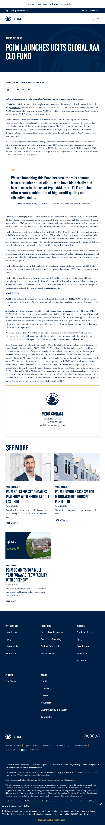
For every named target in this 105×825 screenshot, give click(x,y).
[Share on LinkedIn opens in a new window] (7, 89)
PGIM (8, 299)
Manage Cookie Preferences (51, 820)
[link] (86, 736)
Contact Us (94, 10)
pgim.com (25, 327)
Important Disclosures (20, 780)
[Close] (101, 806)
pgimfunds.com (52, 288)
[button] (98, 4)
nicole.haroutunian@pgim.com (52, 425)
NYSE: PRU (15, 108)
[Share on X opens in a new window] (13, 89)
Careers (84, 10)
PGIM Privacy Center (80, 814)
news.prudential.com (75, 339)
